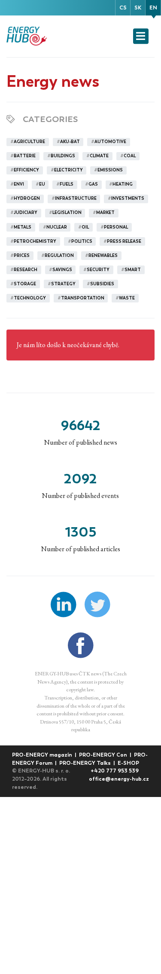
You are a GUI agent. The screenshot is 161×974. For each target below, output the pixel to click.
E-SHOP (128, 763)
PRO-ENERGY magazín (42, 754)
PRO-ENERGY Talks (85, 763)
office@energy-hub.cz (119, 779)
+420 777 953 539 (115, 770)
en (153, 7)
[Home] (27, 36)
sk (137, 7)
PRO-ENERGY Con (103, 754)
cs (123, 7)
